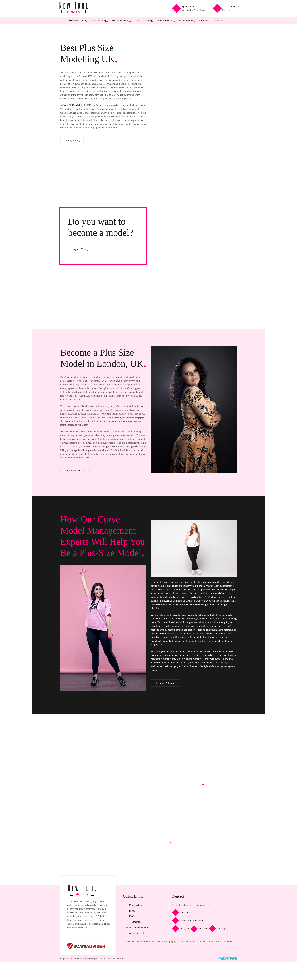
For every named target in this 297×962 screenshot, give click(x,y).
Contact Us (218, 20)
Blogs (132, 910)
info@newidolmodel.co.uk (192, 920)
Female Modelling (121, 20)
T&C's (120, 958)
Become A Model (77, 20)
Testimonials (135, 922)
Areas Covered (136, 933)
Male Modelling (99, 20)
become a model (175, 633)
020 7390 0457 (187, 912)
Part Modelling (185, 20)
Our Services (135, 905)
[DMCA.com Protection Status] (227, 958)
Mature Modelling (144, 20)
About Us (203, 20)
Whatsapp (221, 928)
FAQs (132, 916)
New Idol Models (72, 105)
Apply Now (72, 140)
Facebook (203, 928)
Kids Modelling (165, 20)
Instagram (184, 928)
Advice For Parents (138, 927)
